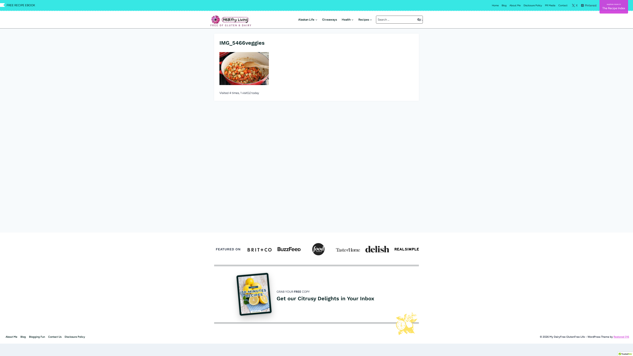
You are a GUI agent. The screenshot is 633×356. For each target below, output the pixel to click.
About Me (515, 5)
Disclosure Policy (533, 5)
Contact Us (54, 336)
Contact (563, 5)
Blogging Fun (37, 336)
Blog (504, 5)
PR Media (550, 5)
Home (495, 5)
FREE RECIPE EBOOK (21, 5)
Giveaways (329, 19)
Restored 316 (621, 336)
